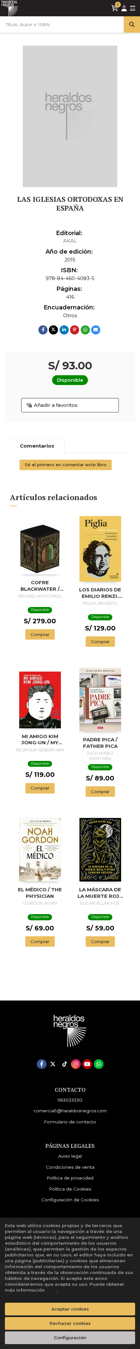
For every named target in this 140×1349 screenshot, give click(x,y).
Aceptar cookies (70, 1309)
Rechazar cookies (70, 1323)
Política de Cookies (70, 1189)
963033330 (70, 1100)
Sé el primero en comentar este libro (65, 464)
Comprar (40, 634)
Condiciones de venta (70, 1167)
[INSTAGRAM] (76, 1064)
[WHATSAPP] (99, 1064)
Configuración (70, 1337)
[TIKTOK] (64, 1064)
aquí (51, 1290)
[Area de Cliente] (124, 8)
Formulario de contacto (70, 1121)
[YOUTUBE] (87, 1064)
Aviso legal (70, 1156)
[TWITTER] (53, 1064)
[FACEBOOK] (42, 1064)
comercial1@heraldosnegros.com (70, 1110)
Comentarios (37, 446)
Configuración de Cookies (70, 1199)
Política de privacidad (70, 1177)
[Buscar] (132, 24)
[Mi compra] (114, 8)
